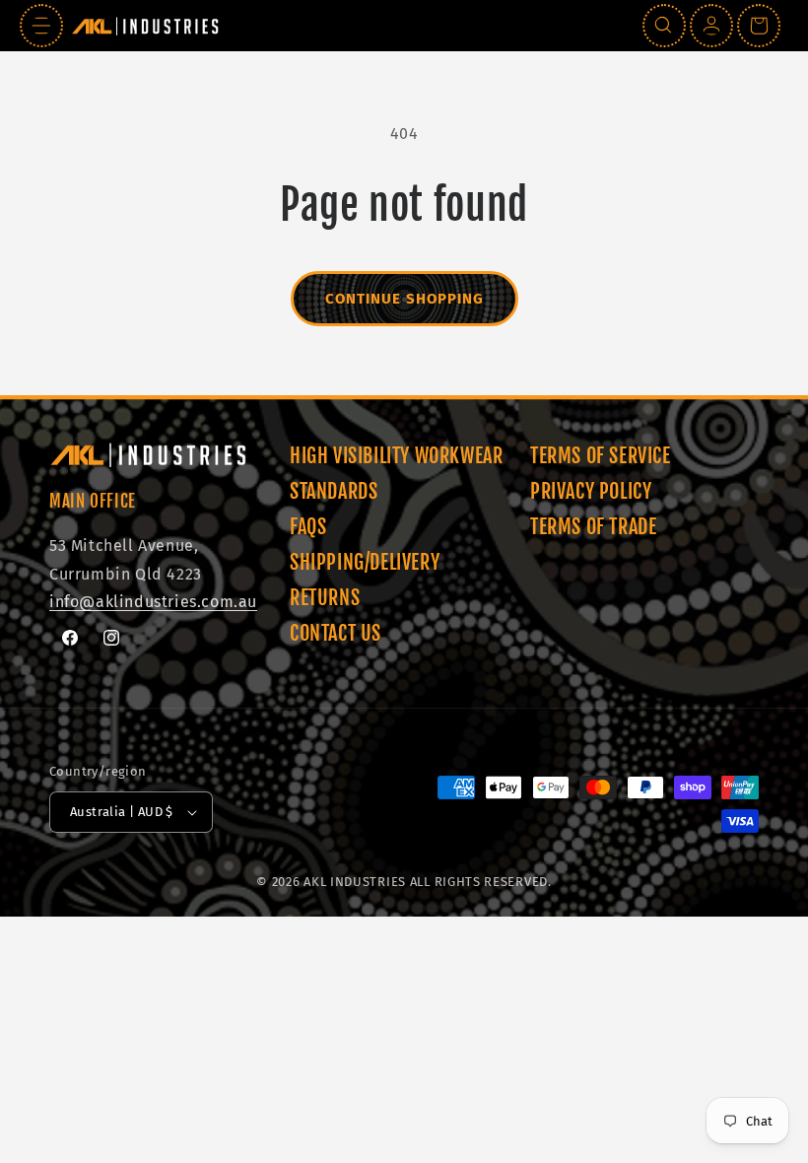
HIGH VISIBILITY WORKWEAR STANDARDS (396, 474)
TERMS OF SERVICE (600, 456)
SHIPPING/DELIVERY (364, 562)
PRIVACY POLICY (590, 491)
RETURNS (325, 597)
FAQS (308, 526)
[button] (41, 25)
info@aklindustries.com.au (153, 601)
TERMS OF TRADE (593, 526)
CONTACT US (335, 633)
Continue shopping (404, 299)
